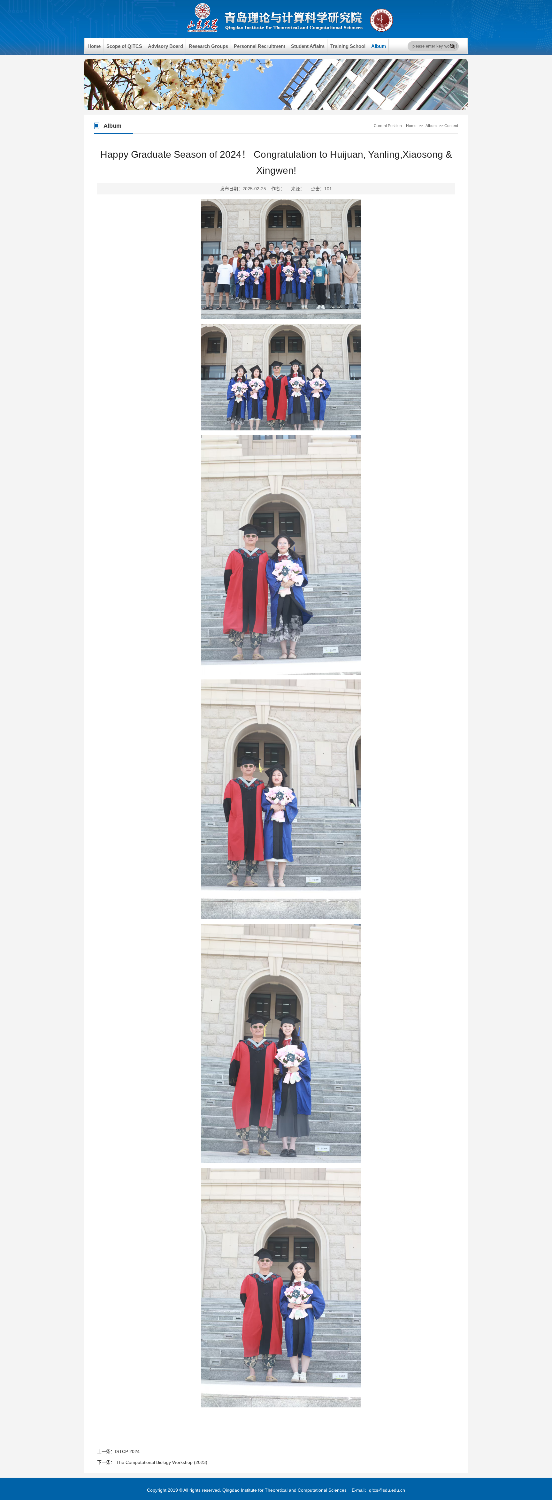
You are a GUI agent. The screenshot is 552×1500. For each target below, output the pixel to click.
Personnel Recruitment (259, 46)
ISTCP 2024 (127, 1451)
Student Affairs (308, 46)
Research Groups (208, 46)
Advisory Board (165, 46)
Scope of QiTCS (124, 46)
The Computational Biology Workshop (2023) (161, 1462)
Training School (347, 46)
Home (94, 46)
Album (378, 46)
